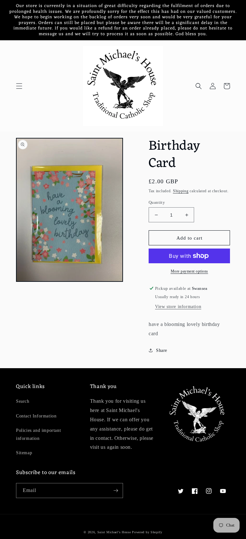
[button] (19, 86)
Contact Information (36, 416)
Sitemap (24, 452)
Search (22, 401)
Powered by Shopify (147, 532)
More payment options (189, 271)
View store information (178, 306)
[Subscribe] (116, 490)
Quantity (157, 202)
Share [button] (161, 350)
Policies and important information (38, 434)
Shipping (181, 191)
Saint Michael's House (114, 532)
